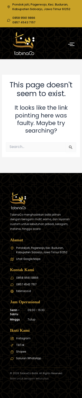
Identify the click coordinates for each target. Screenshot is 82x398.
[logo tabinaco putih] (23, 43)
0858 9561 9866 (23, 18)
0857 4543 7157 (24, 22)
